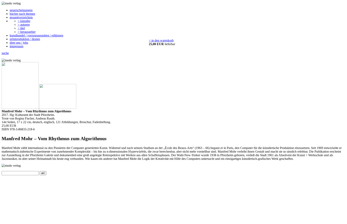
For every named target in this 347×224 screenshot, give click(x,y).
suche (5, 53)
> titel (21, 28)
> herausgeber (27, 31)
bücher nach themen (22, 13)
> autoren (24, 24)
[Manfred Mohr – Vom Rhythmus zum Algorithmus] (20, 107)
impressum (16, 46)
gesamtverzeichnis (21, 17)
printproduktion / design (25, 39)
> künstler (24, 21)
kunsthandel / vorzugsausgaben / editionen (36, 35)
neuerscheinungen (21, 10)
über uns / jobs (19, 42)
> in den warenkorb (161, 40)
